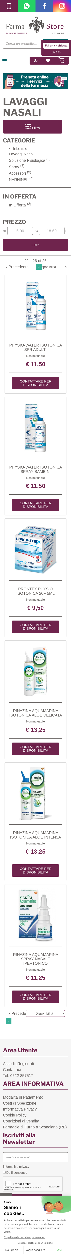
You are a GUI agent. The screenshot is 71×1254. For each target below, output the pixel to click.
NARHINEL (21, 179)
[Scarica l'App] (9, 6)
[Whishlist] (48, 61)
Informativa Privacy (20, 1109)
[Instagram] (62, 6)
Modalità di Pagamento (23, 1097)
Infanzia (18, 148)
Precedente (18, 267)
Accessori (20, 173)
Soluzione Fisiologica (29, 160)
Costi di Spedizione (19, 1103)
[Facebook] (44, 6)
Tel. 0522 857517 (18, 1075)
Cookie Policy (14, 1115)
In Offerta (20, 205)
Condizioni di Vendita (21, 1121)
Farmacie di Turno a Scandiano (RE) (35, 1127)
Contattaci (12, 1069)
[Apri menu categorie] (4, 60)
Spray (16, 167)
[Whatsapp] (27, 6)
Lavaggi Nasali (21, 154)
